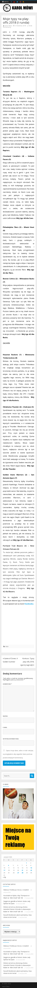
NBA (6, 646)
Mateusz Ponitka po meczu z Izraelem (16, 890)
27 (18, 873)
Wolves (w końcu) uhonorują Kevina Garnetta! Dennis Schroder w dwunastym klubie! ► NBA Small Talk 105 (17, 909)
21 (22, 870)
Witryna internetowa (11, 739)
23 (31, 870)
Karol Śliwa (8, 26)
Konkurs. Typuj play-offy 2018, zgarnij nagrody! (27, 661)
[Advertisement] (18, 626)
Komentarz (7, 684)
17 (4, 870)
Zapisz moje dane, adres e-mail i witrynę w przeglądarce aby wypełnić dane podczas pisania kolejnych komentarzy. (18, 754)
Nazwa (5, 716)
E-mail (5, 727)
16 (31, 868)
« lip (4, 877)
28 (22, 873)
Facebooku (29, 604)
